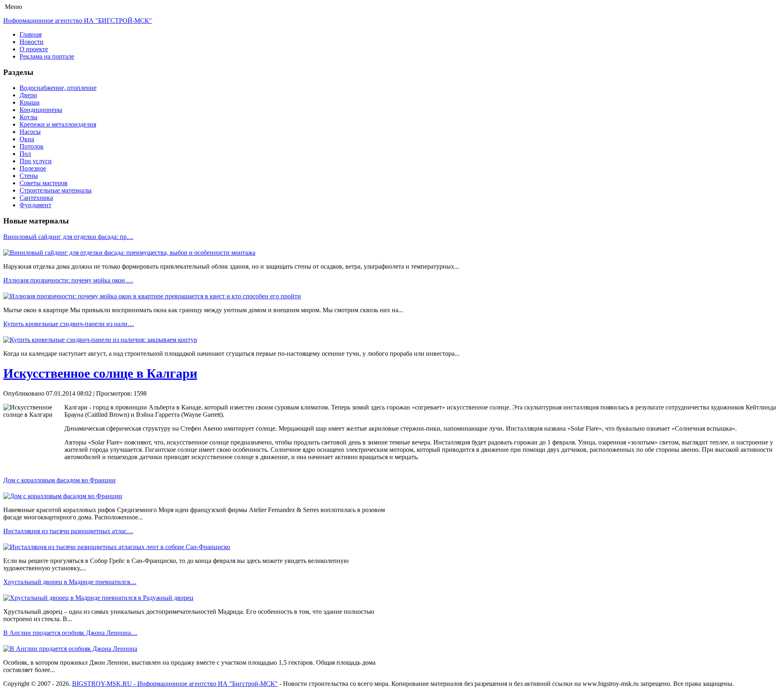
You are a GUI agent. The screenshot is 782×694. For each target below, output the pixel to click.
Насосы (30, 131)
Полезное (33, 168)
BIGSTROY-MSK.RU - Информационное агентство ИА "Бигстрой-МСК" (175, 683)
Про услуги (36, 161)
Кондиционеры (41, 109)
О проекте (34, 49)
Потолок (32, 146)
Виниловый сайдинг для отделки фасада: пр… (68, 236)
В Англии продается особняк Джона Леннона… (70, 632)
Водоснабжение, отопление (58, 87)
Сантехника (36, 197)
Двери (28, 95)
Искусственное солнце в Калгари (100, 373)
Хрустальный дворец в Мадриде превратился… (69, 581)
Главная (31, 34)
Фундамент (35, 204)
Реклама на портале (47, 56)
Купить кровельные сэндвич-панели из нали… (68, 323)
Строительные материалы (56, 190)
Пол (25, 153)
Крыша (30, 102)
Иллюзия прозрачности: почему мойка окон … (68, 280)
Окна (27, 139)
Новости (32, 41)
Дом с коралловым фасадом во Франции (59, 480)
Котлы (28, 117)
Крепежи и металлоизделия (58, 124)
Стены (29, 175)
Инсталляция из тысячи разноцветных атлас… (68, 531)
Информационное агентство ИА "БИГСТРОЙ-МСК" (77, 20)
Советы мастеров (44, 183)
